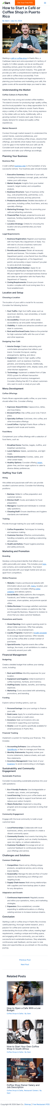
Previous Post (25, 960)
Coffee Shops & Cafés (15, 1013)
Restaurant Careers (31, 1090)
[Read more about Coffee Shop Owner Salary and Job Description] (25, 1070)
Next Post (25, 964)
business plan (20, 166)
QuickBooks (12, 749)
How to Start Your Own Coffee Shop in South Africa (23, 1047)
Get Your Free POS (25, 3)
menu (33, 586)
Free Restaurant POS (41, 1104)
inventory (11, 764)
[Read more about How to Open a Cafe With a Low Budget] (25, 993)
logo (44, 564)
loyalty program (40, 633)
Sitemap (27, 1104)
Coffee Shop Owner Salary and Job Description (23, 1086)
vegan (39, 462)
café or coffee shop (19, 58)
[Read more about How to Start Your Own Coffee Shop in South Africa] (25, 1031)
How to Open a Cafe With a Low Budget (24, 1009)
